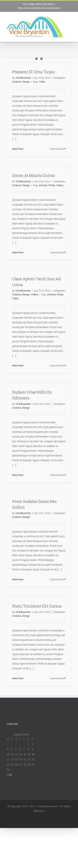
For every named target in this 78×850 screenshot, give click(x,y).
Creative (16, 81)
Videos (59, 185)
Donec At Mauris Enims (33, 175)
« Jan (9, 775)
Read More (17, 148)
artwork (43, 185)
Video (42, 81)
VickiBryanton (23, 77)
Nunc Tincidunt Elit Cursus (37, 606)
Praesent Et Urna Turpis (33, 71)
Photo (52, 185)
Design (26, 81)
